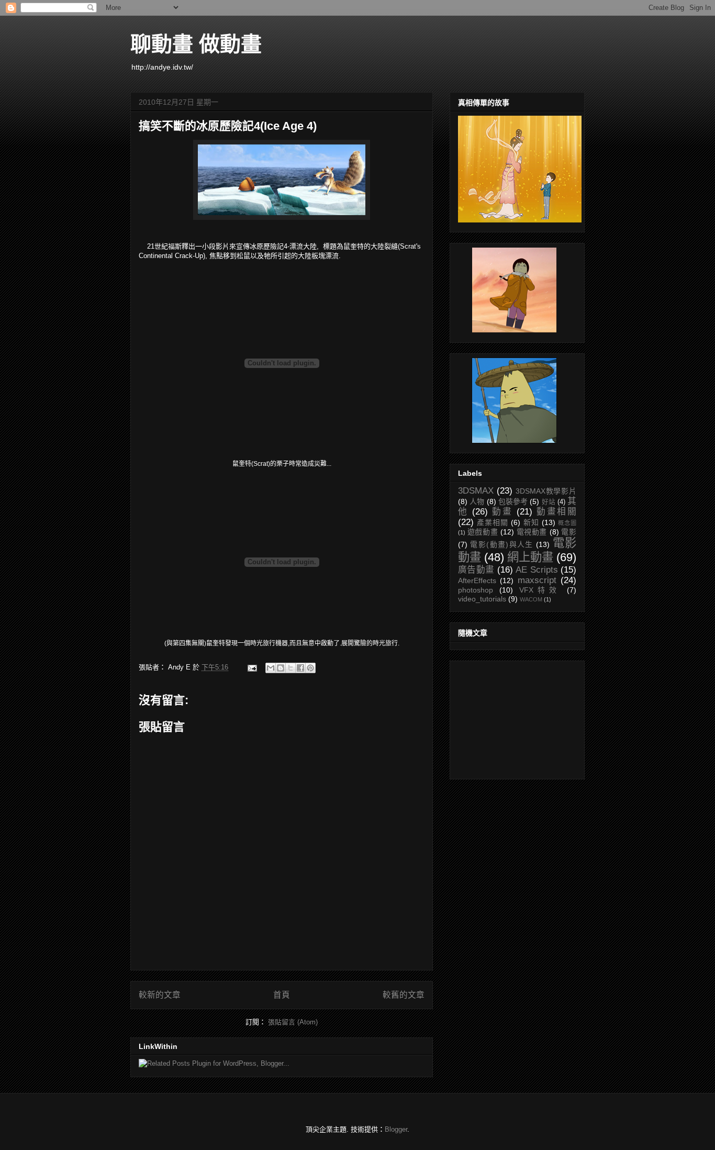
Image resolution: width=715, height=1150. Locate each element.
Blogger (396, 1129)
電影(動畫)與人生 (501, 544)
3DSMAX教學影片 (546, 491)
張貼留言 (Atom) (293, 1022)
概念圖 (567, 523)
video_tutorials (482, 599)
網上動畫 (530, 557)
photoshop (475, 590)
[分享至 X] (290, 668)
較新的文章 (160, 994)
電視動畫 (532, 532)
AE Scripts (536, 570)
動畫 (502, 512)
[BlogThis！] (280, 668)
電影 (568, 532)
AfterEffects (477, 580)
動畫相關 (556, 512)
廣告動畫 (476, 570)
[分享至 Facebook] (300, 668)
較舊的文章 (403, 994)
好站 (548, 502)
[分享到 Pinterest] (310, 668)
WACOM (531, 599)
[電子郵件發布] (251, 667)
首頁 (281, 994)
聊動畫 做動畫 (196, 43)
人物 (477, 501)
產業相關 (492, 522)
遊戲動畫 (482, 532)
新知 (531, 522)
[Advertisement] (510, 717)
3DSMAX (476, 491)
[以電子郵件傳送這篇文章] (270, 668)
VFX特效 (540, 590)
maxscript (537, 580)
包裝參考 (513, 501)
